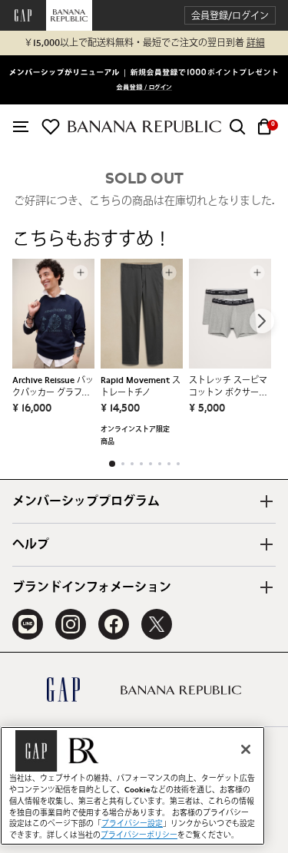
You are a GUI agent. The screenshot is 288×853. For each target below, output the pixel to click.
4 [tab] (141, 463)
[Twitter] (156, 624)
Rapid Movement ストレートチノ (140, 386)
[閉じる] (246, 749)
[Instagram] (70, 624)
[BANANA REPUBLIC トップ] (144, 126)
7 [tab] (168, 463)
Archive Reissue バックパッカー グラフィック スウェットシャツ (53, 387)
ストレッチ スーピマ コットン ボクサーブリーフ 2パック (228, 387)
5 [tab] (150, 463)
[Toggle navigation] (21, 126)
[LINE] (27, 624)
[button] (230, 16)
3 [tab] (132, 463)
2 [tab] (122, 463)
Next (262, 321)
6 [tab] (159, 463)
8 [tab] (178, 463)
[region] (132, 785)
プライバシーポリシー (139, 835)
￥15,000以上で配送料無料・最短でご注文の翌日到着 (144, 43)
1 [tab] (112, 464)
